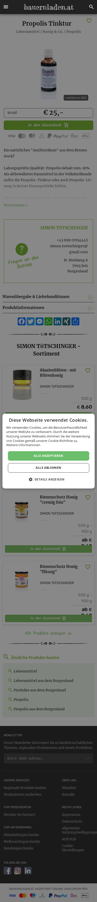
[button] (5, 7)
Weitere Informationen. (23, 445)
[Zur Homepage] (48, 7)
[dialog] (48, 451)
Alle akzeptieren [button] (48, 456)
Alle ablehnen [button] (48, 468)
